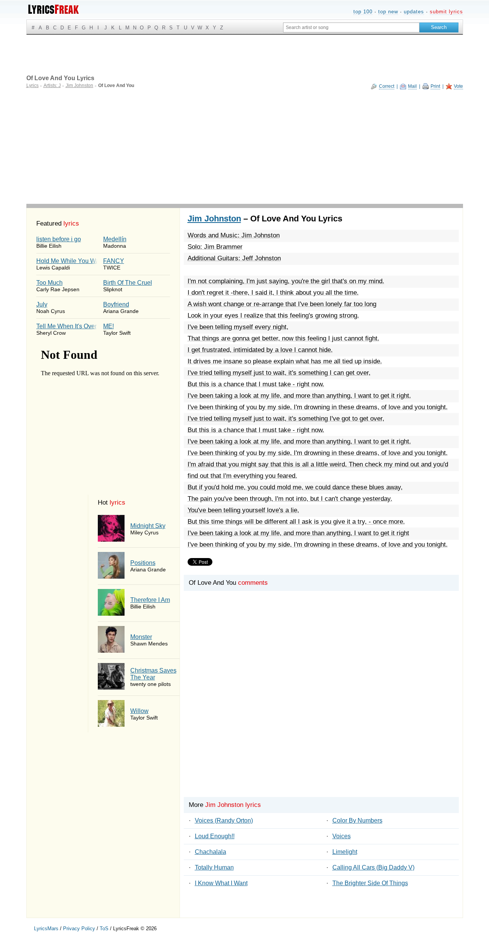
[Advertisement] (244, 146)
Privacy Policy (79, 928)
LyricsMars (46, 928)
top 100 (362, 12)
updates (414, 12)
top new (388, 12)
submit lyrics (446, 12)
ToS (104, 928)
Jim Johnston (214, 218)
